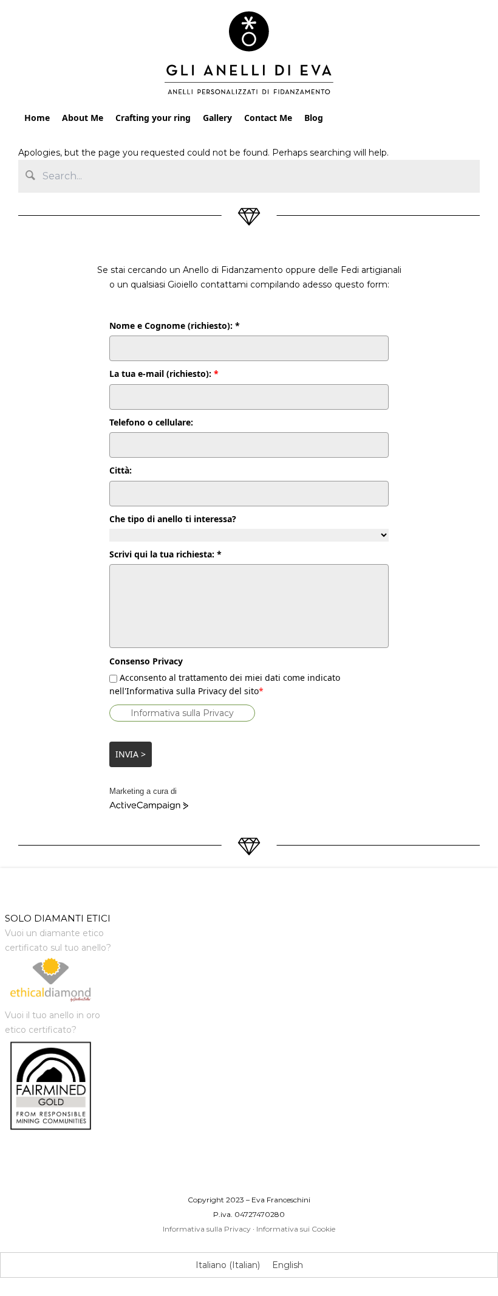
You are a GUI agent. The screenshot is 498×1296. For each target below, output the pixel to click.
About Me (82, 117)
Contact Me (268, 117)
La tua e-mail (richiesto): (164, 373)
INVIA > (130, 754)
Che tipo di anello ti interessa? (172, 519)
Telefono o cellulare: (151, 422)
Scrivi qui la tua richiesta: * (165, 554)
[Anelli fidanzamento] (249, 56)
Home (37, 117)
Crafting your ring (153, 117)
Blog (313, 117)
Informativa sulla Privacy (182, 713)
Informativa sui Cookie (295, 1228)
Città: (120, 470)
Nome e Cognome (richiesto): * (174, 325)
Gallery (217, 117)
